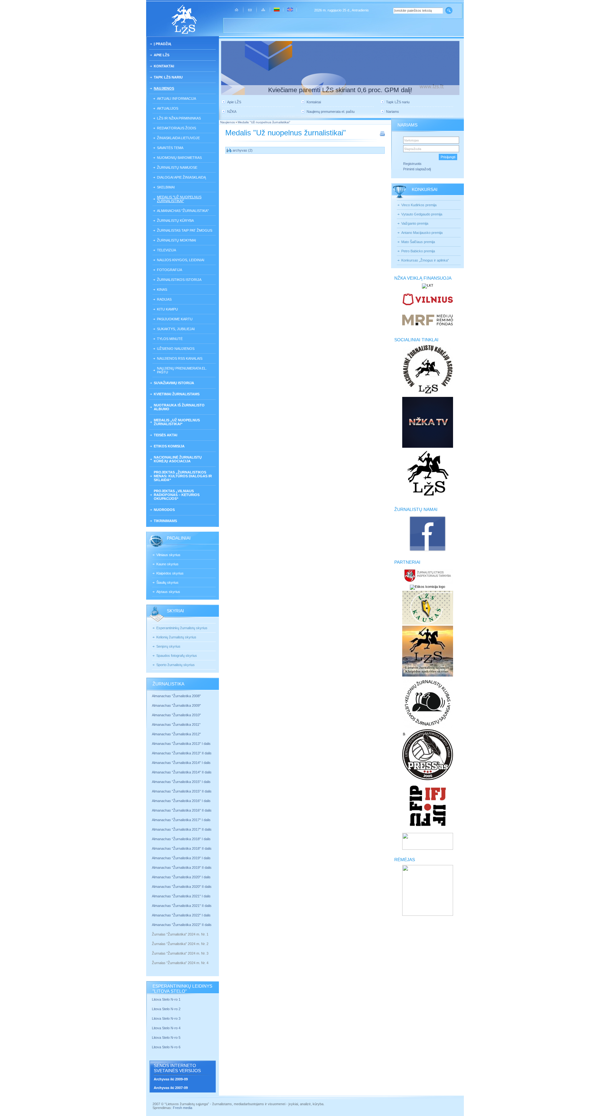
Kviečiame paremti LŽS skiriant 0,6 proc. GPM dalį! (340, 89)
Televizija (166, 250)
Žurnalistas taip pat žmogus (184, 230)
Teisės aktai (165, 435)
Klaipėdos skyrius (170, 573)
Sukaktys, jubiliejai (176, 329)
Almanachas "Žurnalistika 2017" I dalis (181, 820)
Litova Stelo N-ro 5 (166, 1037)
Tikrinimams (165, 521)
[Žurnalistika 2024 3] (152, 958)
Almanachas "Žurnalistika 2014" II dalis (182, 772)
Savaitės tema (170, 148)
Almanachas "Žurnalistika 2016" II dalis (182, 810)
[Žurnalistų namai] (427, 551)
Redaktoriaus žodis (176, 128)
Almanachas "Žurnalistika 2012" (177, 734)
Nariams (392, 111)
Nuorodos (164, 510)
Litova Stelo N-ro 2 (166, 1009)
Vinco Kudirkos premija (419, 205)
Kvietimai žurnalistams (177, 394)
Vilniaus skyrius (168, 555)
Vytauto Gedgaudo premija (421, 214)
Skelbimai (166, 187)
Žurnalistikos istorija (179, 280)
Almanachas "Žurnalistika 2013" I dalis (181, 743)
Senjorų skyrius (168, 646)
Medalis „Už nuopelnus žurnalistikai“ (177, 422)
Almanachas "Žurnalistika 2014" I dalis (181, 763)
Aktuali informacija (176, 98)
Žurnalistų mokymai (176, 240)
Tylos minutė (170, 339)
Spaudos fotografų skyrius (176, 655)
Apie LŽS (161, 55)
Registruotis (412, 164)
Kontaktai (164, 66)
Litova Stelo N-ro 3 (166, 1018)
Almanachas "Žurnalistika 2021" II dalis (182, 906)
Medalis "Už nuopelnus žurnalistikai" (179, 199)
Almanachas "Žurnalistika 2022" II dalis (182, 925)
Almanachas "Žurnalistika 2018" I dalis (182, 839)
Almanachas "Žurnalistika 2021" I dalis (181, 896)
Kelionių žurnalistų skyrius (176, 637)
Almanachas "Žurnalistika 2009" (176, 705)
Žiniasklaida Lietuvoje (178, 138)
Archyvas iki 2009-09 (171, 1079)
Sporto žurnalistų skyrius (175, 665)
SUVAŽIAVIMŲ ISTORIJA (174, 383)
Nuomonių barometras (179, 158)
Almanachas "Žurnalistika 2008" (176, 696)
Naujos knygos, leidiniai (180, 260)
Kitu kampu (167, 309)
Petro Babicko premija (418, 251)
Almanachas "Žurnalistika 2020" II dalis (182, 886)
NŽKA (231, 111)
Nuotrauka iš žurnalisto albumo (179, 407)
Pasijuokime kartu (175, 319)
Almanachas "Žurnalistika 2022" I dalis (181, 915)
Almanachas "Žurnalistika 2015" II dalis (182, 791)
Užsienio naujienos (175, 348)
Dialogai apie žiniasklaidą (181, 177)
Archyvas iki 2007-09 (171, 1088)
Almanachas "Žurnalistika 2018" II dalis (182, 848)
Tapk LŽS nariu (168, 77)
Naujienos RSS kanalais (179, 358)
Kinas (162, 289)
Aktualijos (167, 108)
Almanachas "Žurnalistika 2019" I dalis (182, 858)
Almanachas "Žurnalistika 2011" (176, 724)
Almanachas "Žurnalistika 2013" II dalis (182, 753)
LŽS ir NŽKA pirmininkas (179, 118)
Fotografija (169, 270)
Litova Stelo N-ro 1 (166, 999)
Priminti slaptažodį (417, 169)
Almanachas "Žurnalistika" (183, 211)
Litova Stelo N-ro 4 (166, 1028)
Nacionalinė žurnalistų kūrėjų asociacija (178, 459)
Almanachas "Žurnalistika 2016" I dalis (181, 801)
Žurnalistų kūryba (175, 220)
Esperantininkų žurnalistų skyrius (181, 628)
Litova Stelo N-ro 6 (166, 1047)
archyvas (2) (243, 150)
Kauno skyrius (167, 564)
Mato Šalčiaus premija (418, 242)
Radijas (164, 299)
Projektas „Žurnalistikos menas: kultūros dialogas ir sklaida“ (183, 476)
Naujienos (164, 88)
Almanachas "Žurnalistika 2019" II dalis (182, 867)
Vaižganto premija (414, 223)
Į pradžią (162, 44)
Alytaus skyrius (168, 592)
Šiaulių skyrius (167, 582)
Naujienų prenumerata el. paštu (182, 370)
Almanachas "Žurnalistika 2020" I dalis (182, 877)
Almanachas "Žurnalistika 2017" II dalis (182, 829)
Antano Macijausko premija (422, 233)
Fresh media (182, 1108)
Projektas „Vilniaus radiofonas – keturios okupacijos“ (177, 494)
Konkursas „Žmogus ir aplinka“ (425, 260)
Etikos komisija (169, 446)
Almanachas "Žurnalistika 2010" (176, 715)
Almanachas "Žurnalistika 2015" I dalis (181, 782)
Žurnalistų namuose (177, 167)
